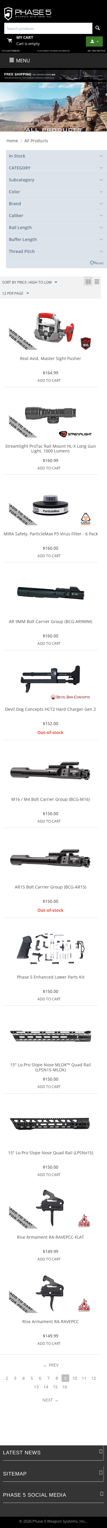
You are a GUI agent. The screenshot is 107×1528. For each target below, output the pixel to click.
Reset (98, 262)
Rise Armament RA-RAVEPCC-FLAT (50, 1237)
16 (64, 1387)
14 (45, 1387)
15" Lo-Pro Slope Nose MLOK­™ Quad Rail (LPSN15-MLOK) (50, 1067)
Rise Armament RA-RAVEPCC (50, 1321)
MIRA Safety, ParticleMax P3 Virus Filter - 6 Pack (51, 534)
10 (74, 1378)
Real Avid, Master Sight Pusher (50, 358)
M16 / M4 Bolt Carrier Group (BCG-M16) (50, 799)
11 (84, 1378)
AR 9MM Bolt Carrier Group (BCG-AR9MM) (50, 621)
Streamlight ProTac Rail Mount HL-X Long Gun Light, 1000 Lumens (50, 449)
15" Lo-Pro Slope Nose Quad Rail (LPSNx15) (50, 1152)
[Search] (97, 28)
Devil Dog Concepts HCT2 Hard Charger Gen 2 (50, 709)
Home (12, 140)
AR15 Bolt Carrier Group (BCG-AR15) (50, 887)
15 (55, 1387)
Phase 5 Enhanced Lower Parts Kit (50, 977)
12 (93, 1378)
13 (36, 1387)
